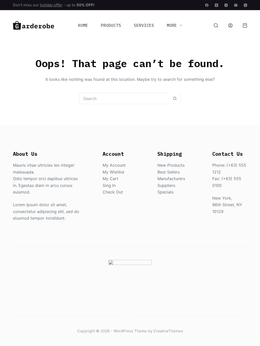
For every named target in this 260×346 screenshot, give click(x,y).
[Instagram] (226, 5)
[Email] (235, 5)
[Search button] (175, 98)
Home (83, 25)
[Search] (216, 25)
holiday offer (51, 5)
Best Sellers (168, 172)
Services (144, 25)
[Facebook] (206, 5)
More (172, 25)
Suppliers (166, 185)
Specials (165, 192)
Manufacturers (171, 178)
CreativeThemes (168, 331)
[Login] (230, 25)
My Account (114, 165)
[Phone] (245, 5)
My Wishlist (113, 172)
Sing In (109, 185)
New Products (171, 165)
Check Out (113, 192)
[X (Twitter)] (216, 5)
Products (111, 25)
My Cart (110, 178)
